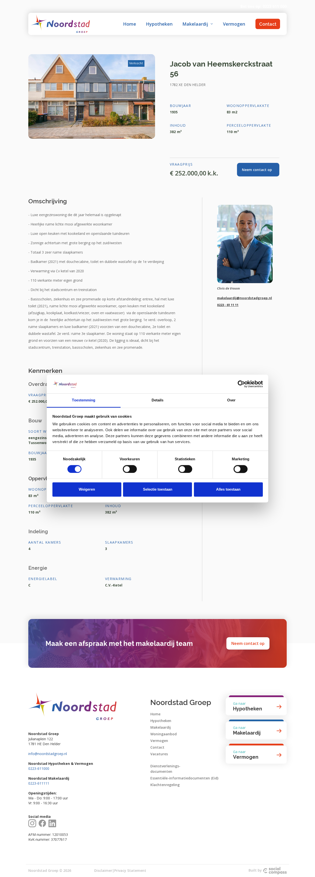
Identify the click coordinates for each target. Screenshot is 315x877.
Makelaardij (160, 727)
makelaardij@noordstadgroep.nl (244, 298)
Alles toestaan (228, 489)
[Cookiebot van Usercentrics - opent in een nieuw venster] (241, 384)
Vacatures (159, 754)
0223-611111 (38, 783)
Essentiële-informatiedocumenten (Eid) (184, 778)
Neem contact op (248, 643)
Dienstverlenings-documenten (165, 769)
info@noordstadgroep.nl (47, 753)
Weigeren (87, 489)
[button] (197, 24)
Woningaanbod (163, 734)
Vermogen (234, 24)
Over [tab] (231, 400)
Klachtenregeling (165, 784)
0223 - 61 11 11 (227, 305)
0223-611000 (38, 768)
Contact (267, 24)
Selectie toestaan (157, 489)
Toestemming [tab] (83, 400)
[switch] (130, 469)
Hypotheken (159, 24)
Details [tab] (158, 400)
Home (129, 24)
